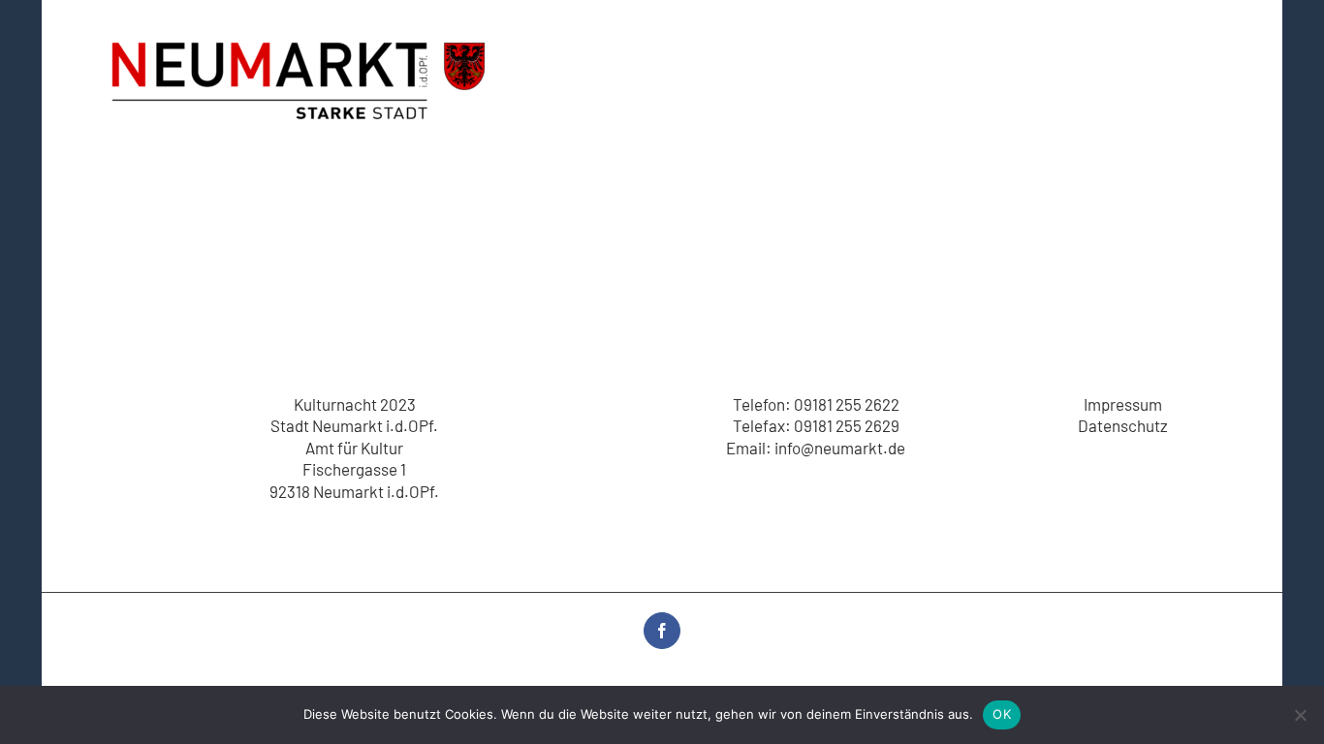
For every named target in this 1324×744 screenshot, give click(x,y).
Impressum (1123, 404)
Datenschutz (1123, 425)
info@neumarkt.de (839, 447)
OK (1002, 714)
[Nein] (1299, 715)
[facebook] (662, 630)
